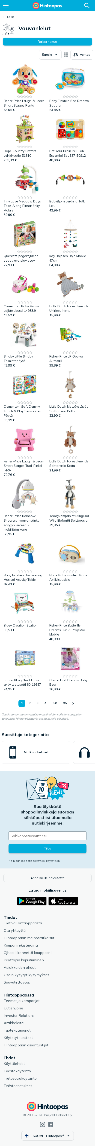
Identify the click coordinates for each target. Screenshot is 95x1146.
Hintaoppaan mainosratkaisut (29, 937)
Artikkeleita (14, 1023)
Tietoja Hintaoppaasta (23, 923)
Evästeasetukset (18, 1085)
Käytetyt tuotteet (18, 1037)
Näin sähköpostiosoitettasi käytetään (34, 860)
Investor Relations (19, 1015)
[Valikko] (5, 5)
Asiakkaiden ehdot (20, 967)
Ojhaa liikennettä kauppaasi (27, 952)
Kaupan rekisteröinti (21, 945)
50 (55, 703)
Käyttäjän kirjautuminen (24, 960)
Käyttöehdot (14, 1063)
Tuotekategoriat (17, 1030)
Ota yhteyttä (15, 930)
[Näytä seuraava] (73, 703)
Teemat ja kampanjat (22, 1000)
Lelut (10, 16)
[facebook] (51, 1124)
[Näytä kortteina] (66, 54)
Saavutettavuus (17, 982)
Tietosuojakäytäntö (20, 1078)
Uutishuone (13, 1008)
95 (65, 703)
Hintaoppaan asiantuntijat (26, 1045)
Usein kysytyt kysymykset (26, 974)
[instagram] (42, 1124)
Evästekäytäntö (17, 1071)
